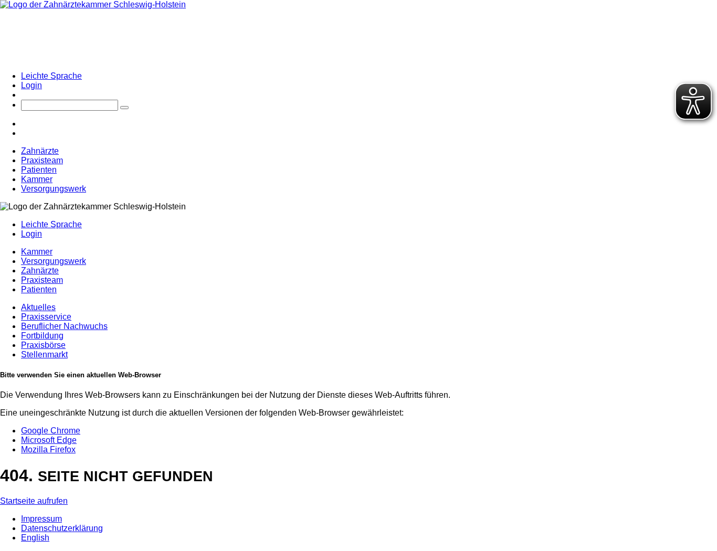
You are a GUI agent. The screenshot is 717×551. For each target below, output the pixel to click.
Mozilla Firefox (48, 449)
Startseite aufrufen (34, 500)
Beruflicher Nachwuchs (64, 326)
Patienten (39, 169)
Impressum (41, 518)
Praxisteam (42, 160)
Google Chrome (50, 430)
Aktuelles (38, 307)
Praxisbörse (43, 345)
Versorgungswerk (53, 188)
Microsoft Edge (49, 440)
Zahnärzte (40, 150)
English (35, 537)
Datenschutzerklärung (62, 528)
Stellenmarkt (44, 354)
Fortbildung (42, 335)
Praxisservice (46, 316)
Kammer (36, 179)
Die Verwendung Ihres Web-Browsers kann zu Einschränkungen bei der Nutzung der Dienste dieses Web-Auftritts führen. (225, 394)
